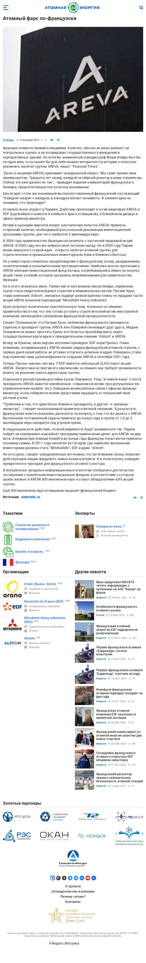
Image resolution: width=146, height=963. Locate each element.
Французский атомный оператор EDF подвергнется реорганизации (117, 629)
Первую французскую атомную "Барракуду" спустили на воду (119, 671)
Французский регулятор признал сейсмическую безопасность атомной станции (119, 777)
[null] (52, 140)
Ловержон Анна (108, 526)
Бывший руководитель (114, 535)
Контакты (73, 902)
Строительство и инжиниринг (47, 626)
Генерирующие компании (44, 606)
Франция (22, 562)
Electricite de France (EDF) (43, 601)
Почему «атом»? (73, 896)
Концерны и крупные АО (43, 588)
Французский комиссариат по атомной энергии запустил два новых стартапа (119, 735)
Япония (33, 630)
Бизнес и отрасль (29, 551)
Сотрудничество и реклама (73, 891)
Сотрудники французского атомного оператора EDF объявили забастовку (116, 756)
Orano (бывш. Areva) (112, 531)
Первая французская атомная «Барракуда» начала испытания (118, 650)
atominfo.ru (30, 497)
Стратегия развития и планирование (32, 527)
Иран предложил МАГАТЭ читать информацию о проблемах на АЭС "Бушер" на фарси (118, 587)
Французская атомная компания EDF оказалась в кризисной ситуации (116, 714)
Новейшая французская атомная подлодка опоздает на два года (119, 693)
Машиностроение (39, 643)
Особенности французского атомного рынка (116, 608)
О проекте (73, 886)
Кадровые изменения (32, 539)
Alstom (29, 638)
